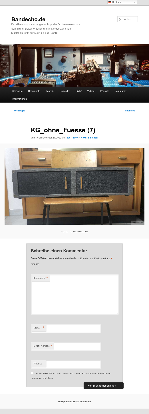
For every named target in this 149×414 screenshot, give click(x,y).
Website (37, 363)
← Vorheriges (18, 110)
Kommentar (40, 278)
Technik (50, 91)
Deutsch (116, 2)
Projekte (104, 91)
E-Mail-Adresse (42, 346)
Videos (90, 91)
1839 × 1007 (71, 137)
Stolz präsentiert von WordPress (74, 401)
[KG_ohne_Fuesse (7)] (74, 186)
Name (38, 328)
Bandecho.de (28, 19)
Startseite (17, 91)
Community (121, 91)
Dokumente (34, 91)
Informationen (19, 98)
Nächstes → (131, 110)
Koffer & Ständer (89, 137)
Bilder (79, 91)
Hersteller (65, 91)
